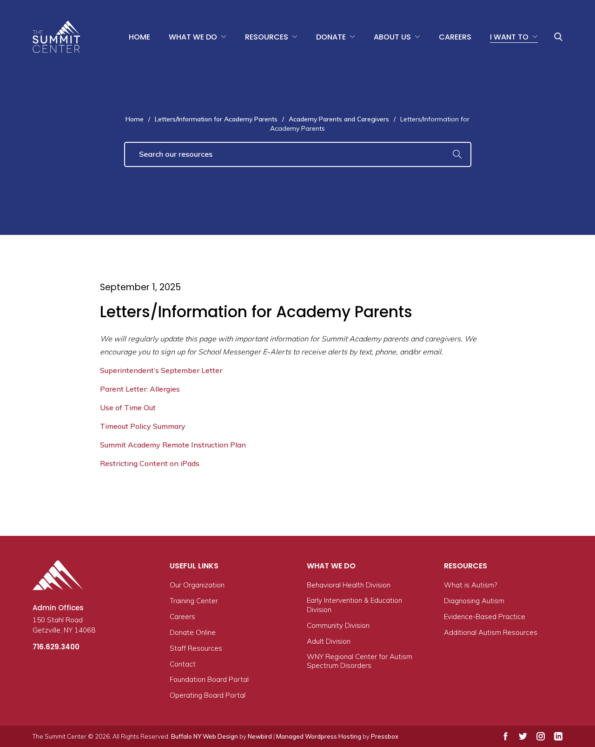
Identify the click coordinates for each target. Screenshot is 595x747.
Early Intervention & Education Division (354, 605)
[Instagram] (540, 736)
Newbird (260, 736)
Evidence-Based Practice (484, 616)
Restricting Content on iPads (149, 463)
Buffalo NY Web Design (204, 736)
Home (139, 37)
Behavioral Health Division (348, 584)
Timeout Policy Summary (142, 426)
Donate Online (193, 632)
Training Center (194, 600)
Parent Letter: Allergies (140, 389)
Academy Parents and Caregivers (339, 119)
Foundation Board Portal (209, 679)
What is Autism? (470, 584)
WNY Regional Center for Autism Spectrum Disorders (359, 661)
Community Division (338, 625)
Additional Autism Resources (490, 632)
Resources (266, 37)
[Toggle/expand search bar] (558, 37)
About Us (392, 37)
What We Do (193, 37)
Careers (455, 37)
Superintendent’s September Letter (161, 370)
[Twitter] (523, 736)
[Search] (457, 154)
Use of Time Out (128, 407)
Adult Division (328, 641)
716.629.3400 (56, 647)
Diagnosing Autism (474, 600)
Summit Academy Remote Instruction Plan (173, 444)
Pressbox (384, 736)
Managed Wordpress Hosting (318, 736)
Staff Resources (196, 648)
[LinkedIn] (558, 736)
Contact (183, 664)
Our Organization (197, 584)
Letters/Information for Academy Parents (216, 119)
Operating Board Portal (207, 695)
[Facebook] (505, 736)
